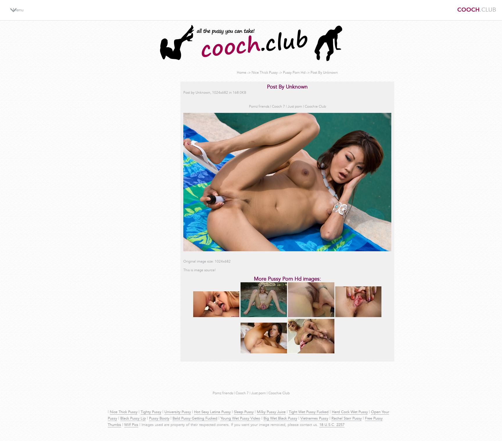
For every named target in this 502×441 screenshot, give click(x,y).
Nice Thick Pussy (265, 73)
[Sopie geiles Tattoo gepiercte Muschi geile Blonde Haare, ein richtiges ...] (311, 352)
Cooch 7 (278, 107)
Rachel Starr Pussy (346, 419)
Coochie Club (315, 107)
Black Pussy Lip (133, 419)
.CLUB (476, 10)
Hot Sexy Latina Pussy (212, 412)
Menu (18, 10)
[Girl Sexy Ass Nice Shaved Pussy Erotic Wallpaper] (264, 352)
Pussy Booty (159, 419)
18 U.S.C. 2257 (332, 425)
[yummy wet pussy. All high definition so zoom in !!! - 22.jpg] (358, 316)
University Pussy (177, 412)
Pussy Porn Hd (294, 73)
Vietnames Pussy (314, 419)
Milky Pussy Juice (271, 412)
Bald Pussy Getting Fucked (195, 419)
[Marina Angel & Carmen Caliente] (216, 316)
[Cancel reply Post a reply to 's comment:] (264, 316)
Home (241, 73)
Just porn (295, 107)
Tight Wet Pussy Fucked (309, 412)
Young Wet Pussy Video (240, 419)
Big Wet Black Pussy (280, 419)
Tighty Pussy (151, 412)
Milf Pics (131, 425)
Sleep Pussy (244, 412)
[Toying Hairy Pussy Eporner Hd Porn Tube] (311, 316)
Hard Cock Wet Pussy (350, 412)
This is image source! (199, 270)
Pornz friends (259, 107)
